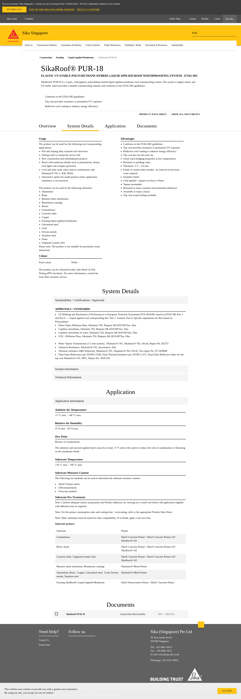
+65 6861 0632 (164, 647)
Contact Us (44, 640)
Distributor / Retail (133, 45)
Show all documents (185, 114)
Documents (147, 126)
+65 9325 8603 (170, 660)
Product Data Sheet (153, 114)
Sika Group (12, 19)
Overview (47, 126)
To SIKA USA (14, 9)
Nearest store (44, 645)
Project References (112, 45)
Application (115, 126)
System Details (80, 126)
